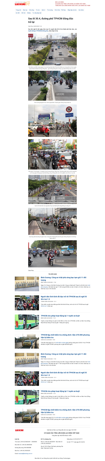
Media (29, 13)
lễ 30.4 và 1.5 (44, 306)
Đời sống (31, 10)
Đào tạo (25, 10)
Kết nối (23, 13)
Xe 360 (18, 13)
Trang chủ (18, 10)
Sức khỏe (81, 10)
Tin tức (38, 10)
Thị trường (50, 10)
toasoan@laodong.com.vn (25, 453)
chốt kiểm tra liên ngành (62, 342)
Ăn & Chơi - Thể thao (60, 10)
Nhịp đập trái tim (72, 10)
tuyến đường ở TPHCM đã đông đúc (38, 31)
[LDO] (27, 284)
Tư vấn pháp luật (37, 13)
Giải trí (43, 10)
